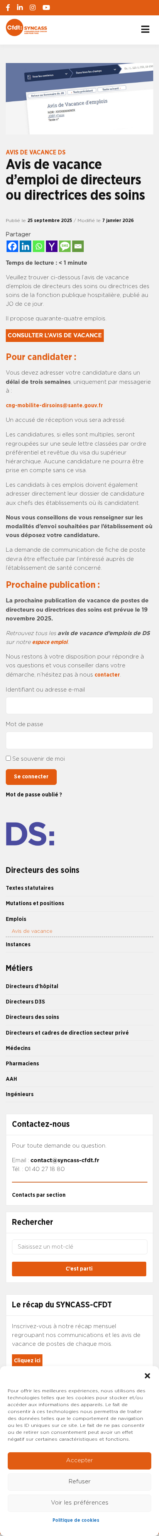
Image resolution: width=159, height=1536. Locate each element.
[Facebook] (12, 246)
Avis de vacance (32, 931)
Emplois (16, 919)
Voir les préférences (79, 1503)
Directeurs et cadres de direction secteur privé (67, 1033)
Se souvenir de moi (38, 759)
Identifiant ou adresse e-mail (45, 690)
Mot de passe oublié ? (34, 795)
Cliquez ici (27, 1360)
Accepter (79, 1460)
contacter (107, 675)
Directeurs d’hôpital (32, 986)
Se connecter (31, 777)
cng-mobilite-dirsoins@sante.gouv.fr (54, 405)
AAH (11, 1079)
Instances (18, 944)
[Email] (78, 246)
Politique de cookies (75, 1520)
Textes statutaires (30, 888)
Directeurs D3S (25, 1002)
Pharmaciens (22, 1064)
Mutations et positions (35, 903)
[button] (147, 1376)
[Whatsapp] (38, 246)
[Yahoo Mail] (52, 246)
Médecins (18, 1048)
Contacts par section (39, 1195)
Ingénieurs (20, 1094)
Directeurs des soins (32, 1017)
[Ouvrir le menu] (145, 29)
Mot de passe (24, 724)
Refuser (80, 1482)
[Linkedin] (25, 246)
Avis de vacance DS (36, 152)
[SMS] (65, 246)
